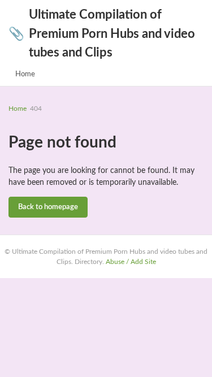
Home (25, 74)
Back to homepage (48, 207)
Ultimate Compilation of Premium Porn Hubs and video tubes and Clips (101, 33)
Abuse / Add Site (131, 261)
